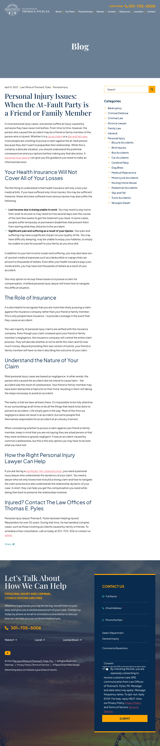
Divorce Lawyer (117, 123)
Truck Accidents (121, 197)
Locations (138, 12)
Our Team (70, 12)
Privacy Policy (24, 664)
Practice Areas (85, 12)
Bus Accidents (120, 152)
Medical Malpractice (124, 172)
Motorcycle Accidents (125, 177)
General (112, 133)
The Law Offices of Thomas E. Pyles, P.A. (33, 661)
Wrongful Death (121, 202)
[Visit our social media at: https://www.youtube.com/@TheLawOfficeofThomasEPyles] (7, 652)
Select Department (113, 632)
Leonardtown (71, 639)
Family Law (114, 128)
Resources (124, 12)
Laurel (39, 639)
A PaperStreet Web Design (66, 664)
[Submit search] (152, 89)
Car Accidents (120, 157)
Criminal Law (115, 118)
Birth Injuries (119, 147)
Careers (112, 12)
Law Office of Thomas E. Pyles (35, 87)
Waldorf (10, 639)
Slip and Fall (119, 192)
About (58, 12)
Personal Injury (60, 87)
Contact (151, 12)
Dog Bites (117, 167)
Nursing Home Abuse (124, 182)
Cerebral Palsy (120, 162)
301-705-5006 (141, 6)
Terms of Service (40, 664)
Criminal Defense (118, 113)
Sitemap (9, 664)
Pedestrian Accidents (124, 187)
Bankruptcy (115, 108)
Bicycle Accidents (122, 142)
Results (100, 12)
